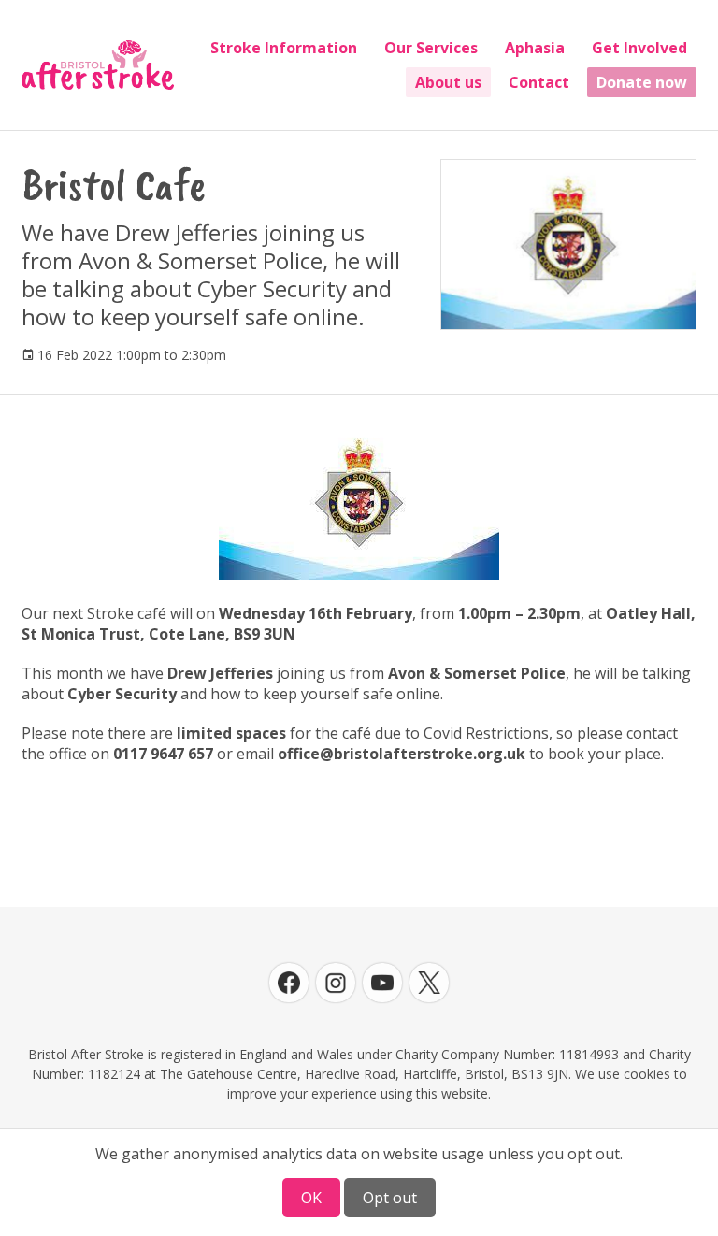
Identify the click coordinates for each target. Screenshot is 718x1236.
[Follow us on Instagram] (335, 982)
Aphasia (535, 47)
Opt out (390, 1197)
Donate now (641, 82)
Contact (539, 82)
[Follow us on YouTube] (382, 982)
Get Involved (639, 47)
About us (448, 82)
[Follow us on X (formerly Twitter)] (429, 982)
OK (311, 1197)
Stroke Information (283, 47)
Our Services (431, 47)
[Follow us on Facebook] (289, 982)
